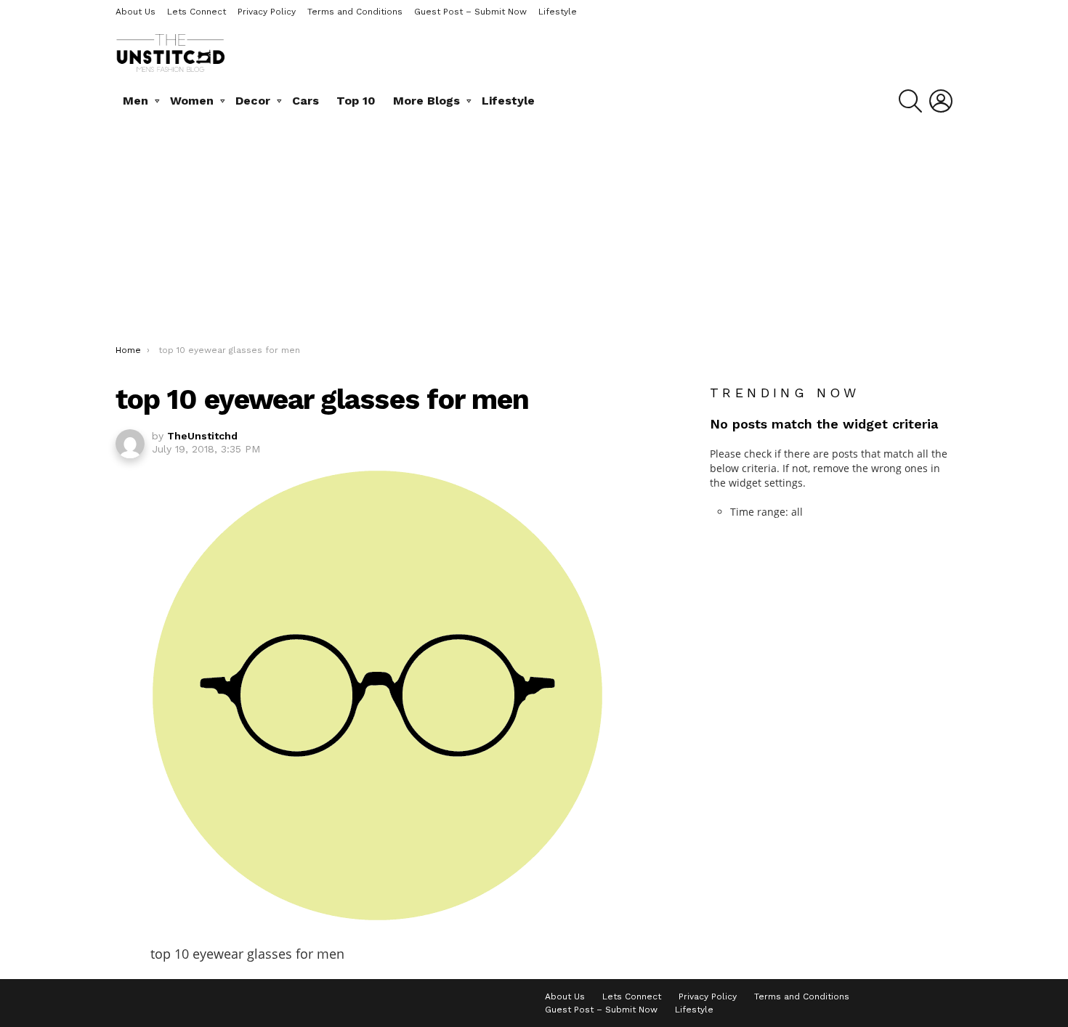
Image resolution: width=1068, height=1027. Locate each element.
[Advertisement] (534, 235)
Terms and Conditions (354, 12)
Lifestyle (557, 12)
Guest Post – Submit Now (470, 12)
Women (192, 100)
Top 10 (356, 100)
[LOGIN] (940, 101)
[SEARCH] (910, 101)
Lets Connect (196, 12)
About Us (135, 12)
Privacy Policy (267, 12)
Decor (252, 100)
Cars (305, 100)
